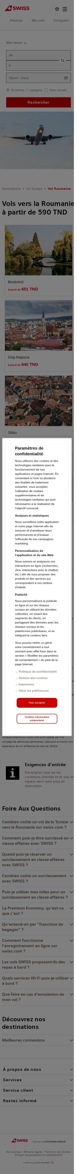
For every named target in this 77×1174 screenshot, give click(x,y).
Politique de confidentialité (38, 671)
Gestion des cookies (33, 678)
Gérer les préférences (34, 690)
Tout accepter (37, 702)
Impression (26, 684)
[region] (37, 587)
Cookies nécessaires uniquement (37, 719)
